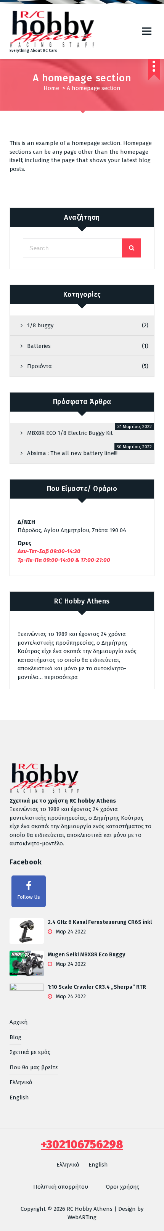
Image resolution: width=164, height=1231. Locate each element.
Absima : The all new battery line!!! (72, 453)
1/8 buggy (40, 325)
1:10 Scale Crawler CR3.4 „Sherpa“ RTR (97, 987)
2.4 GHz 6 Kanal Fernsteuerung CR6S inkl (100, 922)
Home (51, 88)
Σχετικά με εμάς (30, 1052)
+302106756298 (82, 1144)
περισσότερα (61, 677)
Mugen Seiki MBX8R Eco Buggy (86, 954)
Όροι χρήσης (122, 1186)
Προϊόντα (39, 366)
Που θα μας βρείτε (34, 1067)
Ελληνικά (21, 1082)
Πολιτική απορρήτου (60, 1186)
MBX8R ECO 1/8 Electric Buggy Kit (70, 433)
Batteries (39, 346)
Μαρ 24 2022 (70, 931)
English (19, 1097)
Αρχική (18, 1022)
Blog (15, 1037)
